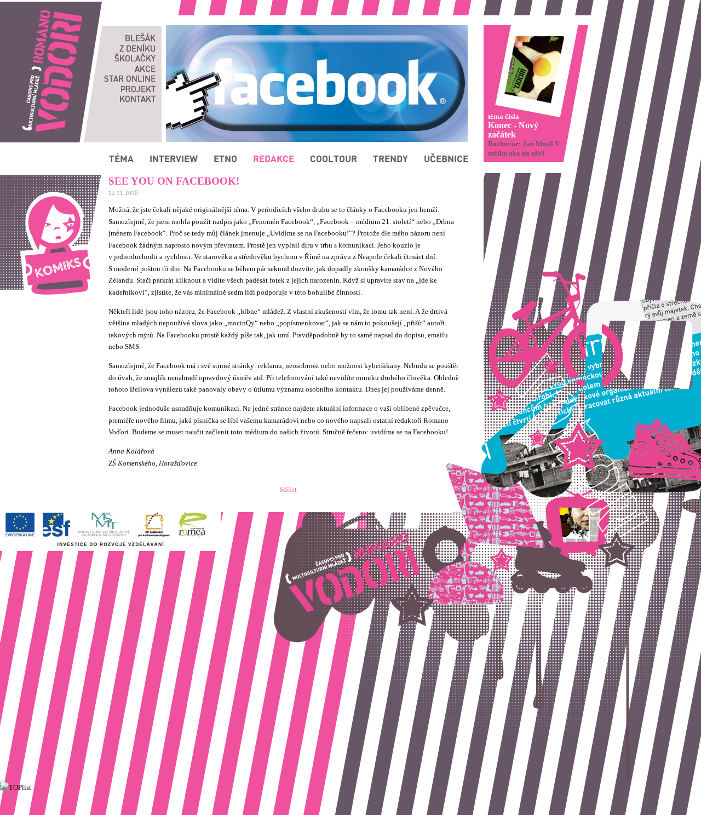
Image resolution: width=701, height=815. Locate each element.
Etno (225, 158)
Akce (145, 68)
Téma (121, 158)
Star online (130, 78)
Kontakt (137, 99)
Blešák (140, 38)
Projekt (138, 89)
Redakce (273, 158)
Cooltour (333, 158)
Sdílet (288, 489)
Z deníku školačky (135, 53)
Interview (174, 158)
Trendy (390, 158)
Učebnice (446, 158)
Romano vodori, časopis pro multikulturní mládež (74, 6)
